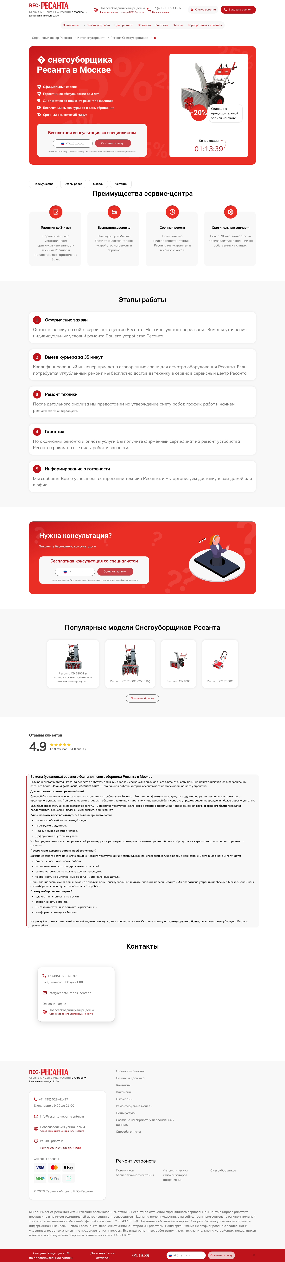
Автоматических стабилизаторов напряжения (175, 1175)
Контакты (161, 25)
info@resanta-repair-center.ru (70, 993)
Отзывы (178, 25)
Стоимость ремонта (130, 1071)
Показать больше (142, 698)
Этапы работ (73, 184)
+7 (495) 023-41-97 (167, 8)
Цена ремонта (123, 25)
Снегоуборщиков (223, 1170)
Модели (98, 184)
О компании (71, 25)
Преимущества (44, 184)
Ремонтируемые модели (134, 1106)
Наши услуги (126, 1113)
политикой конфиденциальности (120, 151)
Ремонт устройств (98, 25)
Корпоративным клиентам (205, 25)
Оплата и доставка (130, 1078)
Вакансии (144, 25)
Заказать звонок (240, 9)
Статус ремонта (205, 9)
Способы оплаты (128, 1131)
